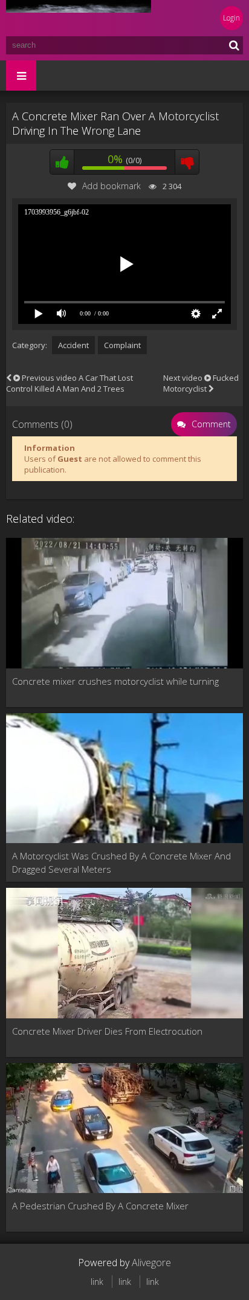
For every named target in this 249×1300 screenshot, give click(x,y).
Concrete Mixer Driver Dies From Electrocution (107, 1031)
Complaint (122, 345)
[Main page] (78, 18)
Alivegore (151, 1262)
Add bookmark (111, 186)
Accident (73, 345)
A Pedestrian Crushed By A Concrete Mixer (100, 1206)
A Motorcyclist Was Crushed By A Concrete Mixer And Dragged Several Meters (121, 862)
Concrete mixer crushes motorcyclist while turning (115, 681)
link (97, 1281)
